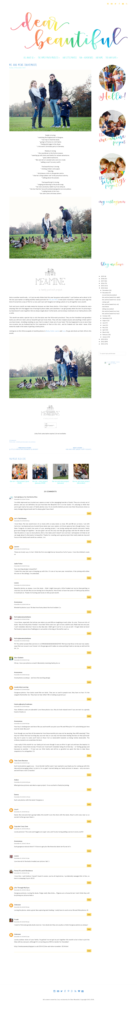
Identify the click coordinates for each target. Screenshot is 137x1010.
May (104, 327)
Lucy (63, 331)
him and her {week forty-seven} (111, 299)
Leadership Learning (21, 687)
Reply (89, 513)
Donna (16, 794)
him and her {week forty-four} (110, 313)
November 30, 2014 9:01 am (22, 549)
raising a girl (105, 302)
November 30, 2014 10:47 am (22, 604)
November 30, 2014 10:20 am (22, 585)
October (105, 316)
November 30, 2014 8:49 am (22, 520)
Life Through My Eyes (21, 887)
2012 (103, 341)
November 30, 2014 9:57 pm (22, 763)
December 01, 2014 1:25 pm (21, 858)
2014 (103, 288)
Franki (16, 919)
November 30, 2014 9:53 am (22, 566)
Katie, (52, 331)
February (105, 334)
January (105, 337)
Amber (16, 780)
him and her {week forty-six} (110, 304)
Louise (16, 583)
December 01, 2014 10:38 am (22, 828)
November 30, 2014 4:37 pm (22, 660)
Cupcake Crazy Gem (21, 826)
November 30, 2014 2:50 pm (22, 640)
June (104, 325)
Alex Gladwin (18, 657)
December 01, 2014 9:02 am (21, 811)
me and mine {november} (109, 295)
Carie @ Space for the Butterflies (25, 497)
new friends (105, 306)
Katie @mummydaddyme (22, 617)
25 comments (12, 440)
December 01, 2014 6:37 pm (21, 873)
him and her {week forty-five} (110, 311)
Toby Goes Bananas (21, 760)
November (106, 292)
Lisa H (16, 809)
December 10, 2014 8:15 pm (21, 936)
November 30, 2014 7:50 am (22, 499)
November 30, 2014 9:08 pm (22, 706)
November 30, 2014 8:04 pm (22, 689)
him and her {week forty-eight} (111, 297)
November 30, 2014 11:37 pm (22, 797)
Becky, (48, 331)
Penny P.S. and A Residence (23, 870)
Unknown (17, 905)
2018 (103, 278)
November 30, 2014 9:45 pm (22, 723)
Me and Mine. (53, 299)
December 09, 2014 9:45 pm (21, 922)
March (105, 332)
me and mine (32, 441)
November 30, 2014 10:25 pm (22, 782)
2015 (103, 285)
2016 (103, 283)
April (104, 330)
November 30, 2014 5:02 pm (22, 674)
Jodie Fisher (18, 563)
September (106, 318)
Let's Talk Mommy (20, 518)
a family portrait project (22, 441)
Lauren (57, 331)
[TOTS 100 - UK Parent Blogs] (112, 362)
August (105, 320)
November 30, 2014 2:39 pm (22, 619)
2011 (103, 344)
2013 (103, 339)
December (106, 290)
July (104, 323)
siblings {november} (108, 309)
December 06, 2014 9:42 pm (21, 907)
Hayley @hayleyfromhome (23, 704)
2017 (103, 281)
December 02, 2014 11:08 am (22, 890)
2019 (103, 276)
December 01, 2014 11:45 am (22, 843)
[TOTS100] (112, 363)
